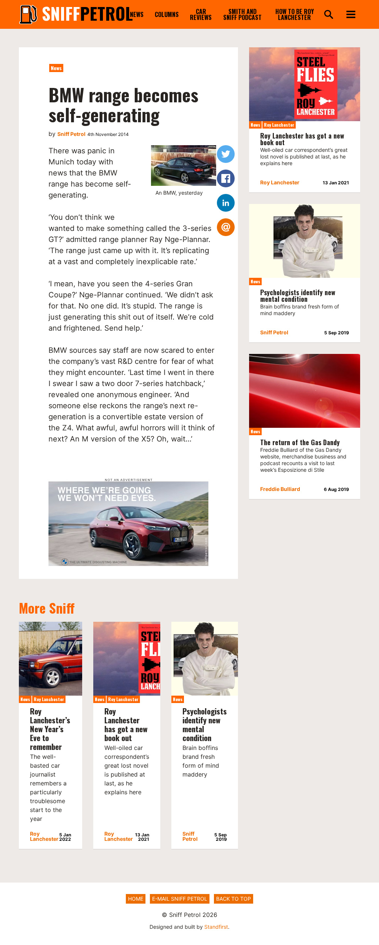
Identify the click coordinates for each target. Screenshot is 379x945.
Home (135, 898)
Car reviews (201, 14)
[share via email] (226, 227)
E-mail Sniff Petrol (179, 898)
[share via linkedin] (226, 203)
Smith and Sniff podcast (242, 14)
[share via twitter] (226, 154)
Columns (167, 14)
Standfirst (216, 927)
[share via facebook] (226, 178)
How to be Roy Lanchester (294, 14)
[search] (329, 15)
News (137, 14)
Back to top (233, 898)
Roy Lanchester (49, 699)
